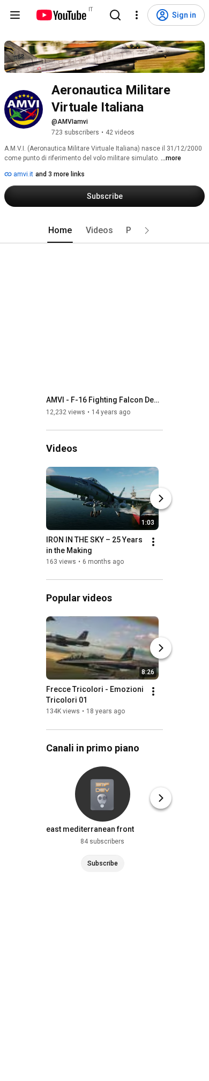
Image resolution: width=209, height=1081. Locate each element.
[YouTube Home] (61, 15)
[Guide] (15, 15)
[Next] (160, 498)
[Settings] (136, 15)
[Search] (115, 15)
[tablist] (104, 230)
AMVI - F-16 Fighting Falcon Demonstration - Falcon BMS (104, 400)
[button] (147, 230)
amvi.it (22, 174)
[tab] (60, 230)
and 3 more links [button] (60, 174)
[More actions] (153, 542)
